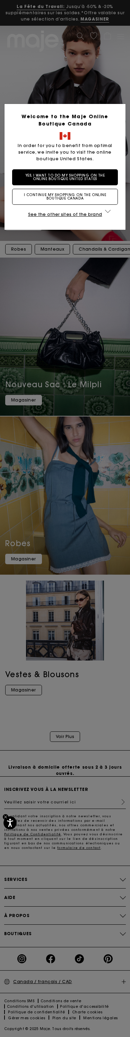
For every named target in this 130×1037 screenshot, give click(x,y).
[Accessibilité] (10, 822)
